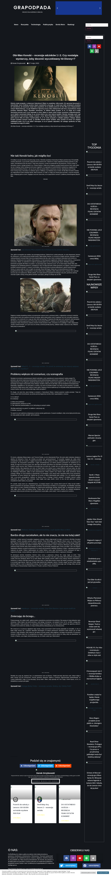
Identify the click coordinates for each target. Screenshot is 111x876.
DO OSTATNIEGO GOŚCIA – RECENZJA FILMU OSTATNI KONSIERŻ (68, 810)
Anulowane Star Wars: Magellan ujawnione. (94, 501)
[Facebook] (89, 46)
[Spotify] (92, 51)
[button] (57, 8)
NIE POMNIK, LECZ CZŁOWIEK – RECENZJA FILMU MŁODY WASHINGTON (94, 235)
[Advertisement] (45, 141)
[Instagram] (94, 46)
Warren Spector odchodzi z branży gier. (94, 438)
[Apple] (96, 51)
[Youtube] (99, 46)
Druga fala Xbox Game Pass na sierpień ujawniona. (94, 277)
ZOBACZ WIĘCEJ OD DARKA (45, 781)
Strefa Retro (60, 24)
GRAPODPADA (32, 7)
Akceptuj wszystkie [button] (103, 872)
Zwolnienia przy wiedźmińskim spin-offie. (94, 561)
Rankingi (71, 24)
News (16, 24)
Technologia (35, 24)
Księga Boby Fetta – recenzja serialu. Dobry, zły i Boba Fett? (46, 686)
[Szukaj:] (96, 25)
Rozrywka (24, 24)
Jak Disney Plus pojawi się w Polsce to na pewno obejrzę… (46, 250)
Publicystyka (48, 24)
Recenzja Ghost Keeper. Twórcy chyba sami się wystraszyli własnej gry (94, 627)
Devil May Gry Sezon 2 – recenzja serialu (45, 807)
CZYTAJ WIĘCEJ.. (17, 817)
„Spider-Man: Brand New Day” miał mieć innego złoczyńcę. (94, 521)
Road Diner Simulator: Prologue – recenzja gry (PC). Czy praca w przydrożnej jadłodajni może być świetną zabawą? (94, 749)
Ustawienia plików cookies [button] (88, 872)
